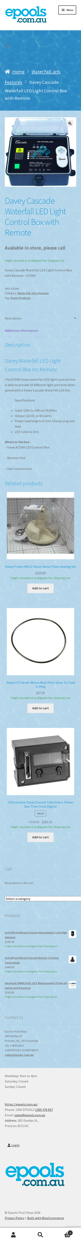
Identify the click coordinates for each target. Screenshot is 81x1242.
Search (40, 1235)
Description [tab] (13, 318)
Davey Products (20, 298)
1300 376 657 (44, 1110)
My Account (13, 1235)
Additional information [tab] (21, 330)
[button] (70, 123)
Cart (62, 1231)
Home (18, 71)
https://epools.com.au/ (21, 1104)
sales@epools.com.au (19, 1055)
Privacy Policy (14, 1218)
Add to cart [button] (40, 588)
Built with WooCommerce (45, 1218)
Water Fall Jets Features (33, 293)
